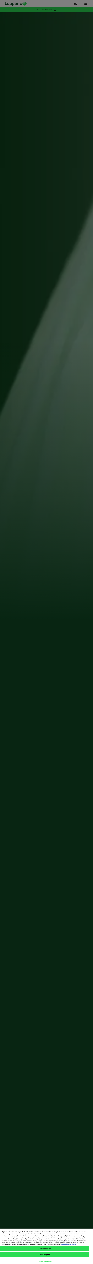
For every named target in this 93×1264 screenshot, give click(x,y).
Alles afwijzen (45, 1255)
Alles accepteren (44, 1249)
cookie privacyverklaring (68, 1244)
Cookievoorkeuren (44, 1261)
